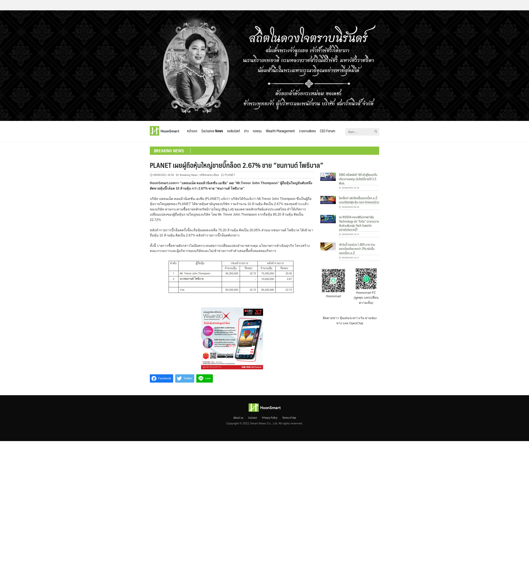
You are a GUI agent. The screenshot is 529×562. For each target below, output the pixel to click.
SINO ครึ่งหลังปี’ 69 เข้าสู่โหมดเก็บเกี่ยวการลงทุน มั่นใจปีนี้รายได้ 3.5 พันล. (358, 179)
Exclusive (212, 131)
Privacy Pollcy (269, 418)
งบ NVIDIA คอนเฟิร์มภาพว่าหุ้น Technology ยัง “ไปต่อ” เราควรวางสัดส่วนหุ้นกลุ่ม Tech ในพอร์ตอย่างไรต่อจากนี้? (359, 223)
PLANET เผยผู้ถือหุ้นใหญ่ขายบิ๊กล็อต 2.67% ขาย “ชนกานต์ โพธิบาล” (236, 165)
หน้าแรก (192, 131)
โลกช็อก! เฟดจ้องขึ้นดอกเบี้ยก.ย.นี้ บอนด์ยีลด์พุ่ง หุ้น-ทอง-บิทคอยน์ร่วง (359, 200)
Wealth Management (280, 131)
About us (238, 418)
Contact (252, 418)
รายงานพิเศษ (307, 131)
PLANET (230, 175)
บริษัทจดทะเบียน (209, 175)
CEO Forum (327, 131)
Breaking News (189, 175)
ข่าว (246, 131)
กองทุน (257, 131)
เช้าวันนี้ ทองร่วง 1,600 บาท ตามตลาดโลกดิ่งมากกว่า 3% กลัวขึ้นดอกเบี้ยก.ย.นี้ (357, 249)
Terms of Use (289, 418)
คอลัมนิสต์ (233, 131)
